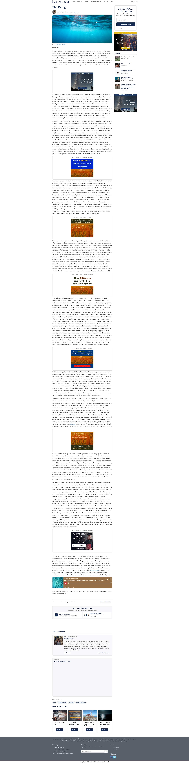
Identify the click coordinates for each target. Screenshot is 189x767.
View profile (69, 12)
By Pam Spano (124, 65)
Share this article (106, 602)
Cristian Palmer (58, 44)
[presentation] (52, 718)
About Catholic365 (59, 747)
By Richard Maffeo (124, 58)
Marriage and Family (81, 702)
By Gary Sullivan (124, 73)
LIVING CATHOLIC (96, 2)
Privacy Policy (116, 749)
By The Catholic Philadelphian (127, 80)
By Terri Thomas (124, 90)
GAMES (106, 2)
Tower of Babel (94, 570)
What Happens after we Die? (128, 56)
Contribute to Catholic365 (61, 751)
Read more (59, 729)
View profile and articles (104, 652)
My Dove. (72, 424)
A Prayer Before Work (126, 63)
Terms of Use (116, 747)
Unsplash (64, 44)
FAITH (86, 2)
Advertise (57, 749)
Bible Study (71, 702)
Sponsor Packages (65, 749)
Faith (54, 702)
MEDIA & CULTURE (77, 2)
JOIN (112, 2)
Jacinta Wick (62, 11)
